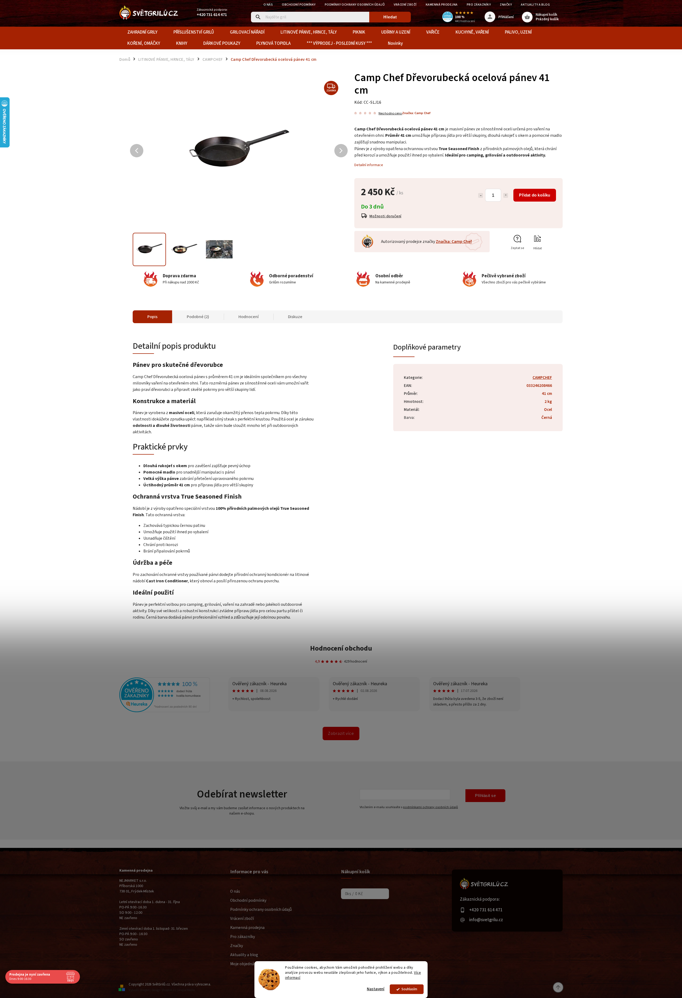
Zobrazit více (341, 733)
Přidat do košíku (534, 195)
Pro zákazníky (479, 4)
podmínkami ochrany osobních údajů (430, 807)
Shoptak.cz (168, 990)
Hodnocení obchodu (341, 648)
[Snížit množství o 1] (480, 195)
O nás (268, 4)
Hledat (390, 17)
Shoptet (145, 990)
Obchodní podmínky (299, 4)
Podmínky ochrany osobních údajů (355, 4)
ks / (354, 894)
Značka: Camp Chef (454, 242)
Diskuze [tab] (295, 317)
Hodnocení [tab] (248, 317)
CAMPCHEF (542, 377)
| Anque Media (186, 990)
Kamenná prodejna (442, 4)
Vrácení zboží (405, 4)
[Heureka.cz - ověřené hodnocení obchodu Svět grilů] (164, 711)
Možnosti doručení (385, 216)
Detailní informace (368, 165)
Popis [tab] (152, 317)
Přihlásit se (485, 795)
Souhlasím (409, 989)
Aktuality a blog (535, 4)
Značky (506, 4)
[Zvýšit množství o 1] (505, 195)
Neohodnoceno (390, 113)
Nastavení (375, 989)
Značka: (416, 113)
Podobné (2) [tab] (198, 317)
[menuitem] (142, 32)
